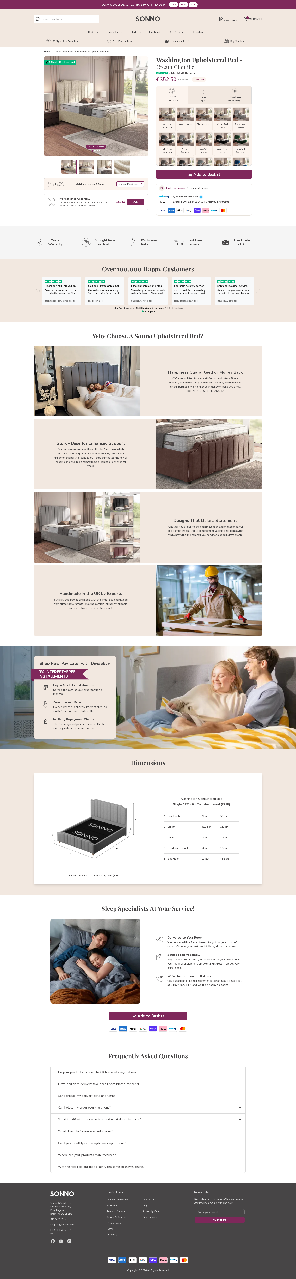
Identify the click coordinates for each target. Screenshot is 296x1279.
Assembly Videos (152, 1211)
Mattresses (176, 32)
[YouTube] (61, 1241)
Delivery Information (117, 1199)
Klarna (110, 1228)
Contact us (149, 1199)
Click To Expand (97, 146)
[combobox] (57, 19)
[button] (69, 167)
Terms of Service (116, 1211)
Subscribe (219, 1220)
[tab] (92, 151)
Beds (91, 32)
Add (135, 202)
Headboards (155, 32)
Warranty (112, 1205)
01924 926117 (58, 1219)
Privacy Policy (114, 1223)
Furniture (198, 32)
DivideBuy (112, 1234)
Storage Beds (113, 32)
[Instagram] (69, 1241)
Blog (145, 1205)
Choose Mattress (128, 184)
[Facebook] (52, 1241)
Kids (134, 32)
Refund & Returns (116, 1217)
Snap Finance (150, 1217)
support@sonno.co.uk (62, 1224)
